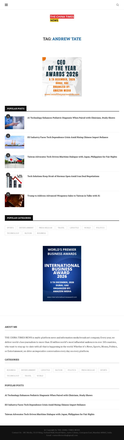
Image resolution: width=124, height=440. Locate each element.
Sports (10, 228)
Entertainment (26, 228)
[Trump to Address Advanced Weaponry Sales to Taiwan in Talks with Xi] (14, 200)
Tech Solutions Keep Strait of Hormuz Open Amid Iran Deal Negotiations (63, 176)
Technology (13, 233)
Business (41, 233)
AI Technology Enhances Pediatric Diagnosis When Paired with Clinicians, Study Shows (71, 117)
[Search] (117, 5)
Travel (61, 228)
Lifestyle (74, 228)
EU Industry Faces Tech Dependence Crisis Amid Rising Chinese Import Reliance (67, 137)
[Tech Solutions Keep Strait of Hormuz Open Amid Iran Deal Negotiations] (14, 181)
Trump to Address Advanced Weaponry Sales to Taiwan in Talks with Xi (63, 195)
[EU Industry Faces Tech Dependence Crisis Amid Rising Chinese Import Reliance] (14, 142)
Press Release (45, 228)
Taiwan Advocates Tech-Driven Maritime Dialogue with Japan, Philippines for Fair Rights (72, 156)
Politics (100, 228)
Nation (28, 233)
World (87, 228)
